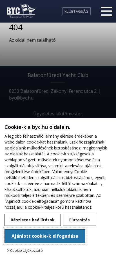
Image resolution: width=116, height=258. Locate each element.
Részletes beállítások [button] (33, 219)
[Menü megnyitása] (106, 11)
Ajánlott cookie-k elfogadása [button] (45, 236)
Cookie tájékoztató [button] (26, 250)
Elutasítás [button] (79, 219)
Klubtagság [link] (76, 11)
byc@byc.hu (21, 98)
